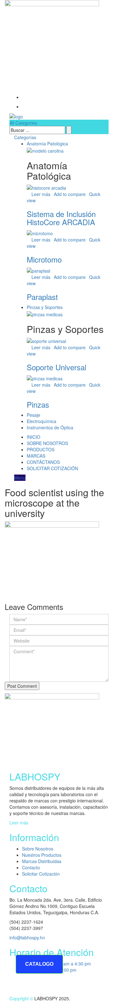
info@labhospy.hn (31, 87)
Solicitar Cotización (41, 874)
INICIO (33, 437)
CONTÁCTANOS (43, 462)
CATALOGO (39, 964)
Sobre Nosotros (37, 848)
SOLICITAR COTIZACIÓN (52, 468)
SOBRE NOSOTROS (47, 443)
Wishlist (33, 97)
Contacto (31, 867)
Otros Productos (41, 106)
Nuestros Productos (41, 855)
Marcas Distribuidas (41, 861)
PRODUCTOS (40, 449)
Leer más (18, 822)
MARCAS (36, 456)
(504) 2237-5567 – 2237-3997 (44, 78)
